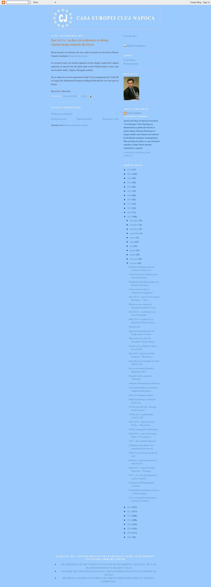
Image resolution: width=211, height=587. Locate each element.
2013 (129, 511)
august (133, 237)
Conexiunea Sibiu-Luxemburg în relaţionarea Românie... (143, 389)
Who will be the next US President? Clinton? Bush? (142, 340)
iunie (132, 241)
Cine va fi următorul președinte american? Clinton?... (142, 499)
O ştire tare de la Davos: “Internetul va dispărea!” (141, 291)
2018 (129, 203)
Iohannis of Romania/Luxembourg (144, 383)
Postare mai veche (111, 118)
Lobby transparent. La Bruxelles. (143, 429)
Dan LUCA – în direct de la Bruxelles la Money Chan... (142, 321)
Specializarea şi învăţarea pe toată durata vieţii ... (144, 362)
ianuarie (133, 263)
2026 (129, 169)
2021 (129, 190)
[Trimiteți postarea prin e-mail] (90, 96)
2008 (129, 532)
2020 (129, 195)
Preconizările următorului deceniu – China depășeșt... (144, 492)
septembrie (135, 233)
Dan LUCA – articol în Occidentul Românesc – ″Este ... (144, 298)
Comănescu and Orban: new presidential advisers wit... (141, 447)
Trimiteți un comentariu (61, 113)
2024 (129, 178)
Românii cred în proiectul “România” (140, 377)
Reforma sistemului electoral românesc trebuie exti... (141, 268)
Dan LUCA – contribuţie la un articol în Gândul (142, 313)
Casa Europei (130, 59)
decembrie (134, 220)
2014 (129, 507)
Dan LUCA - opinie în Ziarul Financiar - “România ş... (141, 355)
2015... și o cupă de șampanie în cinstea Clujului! (143, 477)
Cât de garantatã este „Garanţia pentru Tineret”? (142, 408)
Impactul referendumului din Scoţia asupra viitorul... (141, 332)
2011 (129, 519)
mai (132, 246)
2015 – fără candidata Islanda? (142, 440)
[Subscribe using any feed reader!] (135, 45)
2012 (129, 515)
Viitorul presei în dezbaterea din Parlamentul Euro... (143, 276)
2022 (129, 186)
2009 (129, 528)
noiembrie (134, 224)
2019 (129, 199)
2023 (129, 182)
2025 (129, 173)
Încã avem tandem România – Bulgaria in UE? (142, 370)
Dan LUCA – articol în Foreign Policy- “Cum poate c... (142, 435)
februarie (134, 258)
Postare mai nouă (58, 118)
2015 (129, 216)
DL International (131, 63)
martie (133, 254)
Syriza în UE (134, 326)
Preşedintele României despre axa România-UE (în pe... (144, 283)
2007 (129, 537)
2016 (129, 212)
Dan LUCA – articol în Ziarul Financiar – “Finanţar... (142, 469)
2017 (129, 208)
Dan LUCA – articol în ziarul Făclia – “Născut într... (142, 423)
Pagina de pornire (84, 118)
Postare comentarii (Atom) (76, 125)
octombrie (134, 228)
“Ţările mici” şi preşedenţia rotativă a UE (141, 416)
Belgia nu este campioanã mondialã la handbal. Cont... (143, 306)
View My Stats (130, 36)
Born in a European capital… (142, 395)
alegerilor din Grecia (78, 56)
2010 (129, 524)
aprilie (133, 250)
